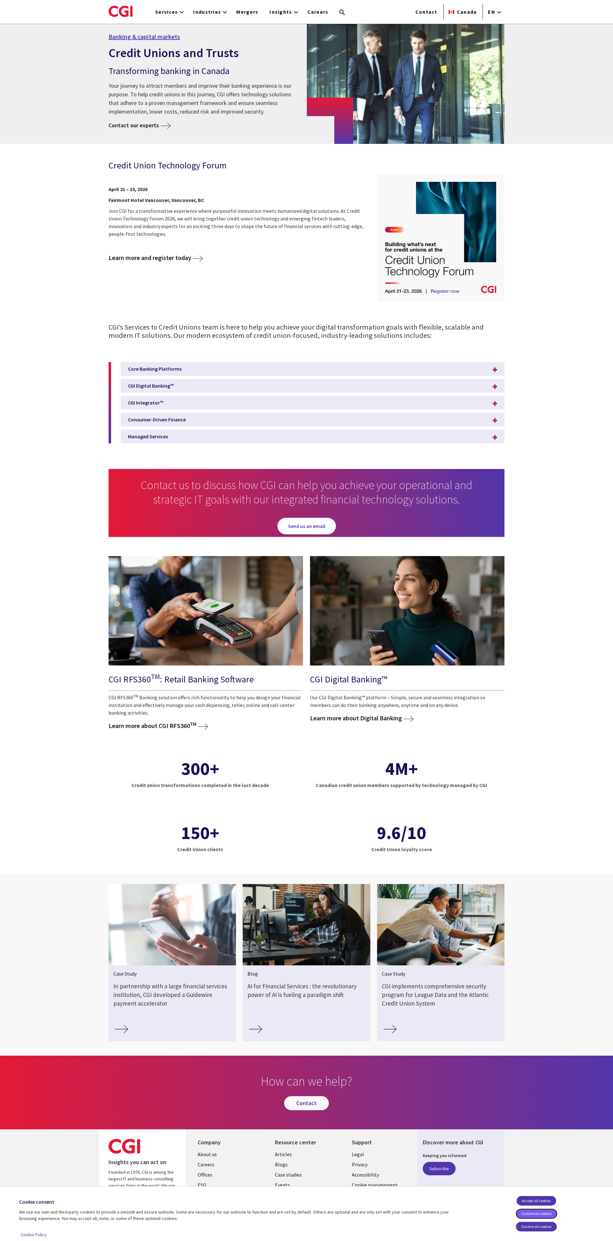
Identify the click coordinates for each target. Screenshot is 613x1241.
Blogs (281, 1164)
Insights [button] (280, 12)
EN (491, 12)
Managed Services (148, 436)
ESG (202, 1185)
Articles (283, 1154)
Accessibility (365, 1174)
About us (207, 1154)
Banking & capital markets (144, 37)
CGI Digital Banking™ (151, 386)
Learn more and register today (150, 258)
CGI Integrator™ (145, 402)
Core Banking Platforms (155, 369)
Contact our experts (134, 125)
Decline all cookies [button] (536, 1226)
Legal (358, 1154)
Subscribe (439, 1168)
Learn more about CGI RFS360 (152, 725)
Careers (318, 12)
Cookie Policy (34, 1234)
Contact (426, 12)
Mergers (247, 12)
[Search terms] (342, 13)
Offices (205, 1174)
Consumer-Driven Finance (157, 419)
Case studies (288, 1174)
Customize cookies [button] (536, 1213)
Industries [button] (207, 12)
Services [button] (166, 12)
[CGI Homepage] (120, 11)
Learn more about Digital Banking (356, 718)
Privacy (359, 1164)
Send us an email (306, 526)
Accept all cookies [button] (536, 1200)
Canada (467, 12)
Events (282, 1185)
